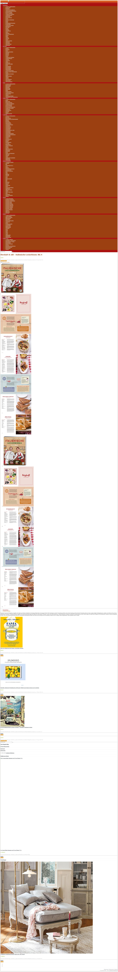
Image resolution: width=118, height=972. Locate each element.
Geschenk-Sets (8, 169)
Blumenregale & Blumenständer (12, 119)
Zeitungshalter (8, 237)
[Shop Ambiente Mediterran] (16, 3)
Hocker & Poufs (9, 17)
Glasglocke (8, 60)
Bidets (7, 90)
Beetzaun (7, 116)
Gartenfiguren (8, 126)
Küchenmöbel (8, 68)
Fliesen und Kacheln (10, 220)
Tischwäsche (8, 80)
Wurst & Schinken (9, 195)
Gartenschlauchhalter (10, 133)
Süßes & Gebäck (9, 189)
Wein (7, 193)
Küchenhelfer (8, 67)
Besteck (7, 48)
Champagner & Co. (9, 165)
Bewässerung (8, 118)
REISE (4, 197)
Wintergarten (8, 160)
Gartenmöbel (8, 132)
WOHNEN (5, 5)
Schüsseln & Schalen (10, 73)
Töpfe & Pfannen (9, 81)
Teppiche (7, 38)
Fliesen (7, 56)
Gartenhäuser (8, 128)
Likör (7, 173)
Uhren (7, 232)
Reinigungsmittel (9, 247)
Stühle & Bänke (9, 76)
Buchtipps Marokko (9, 205)
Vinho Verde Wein (9, 192)
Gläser (7, 61)
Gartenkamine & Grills (10, 130)
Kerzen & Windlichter (10, 19)
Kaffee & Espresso (9, 171)
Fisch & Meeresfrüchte (10, 168)
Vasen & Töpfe (8, 44)
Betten (7, 100)
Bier (6, 164)
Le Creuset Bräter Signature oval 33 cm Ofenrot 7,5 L (11, 850)
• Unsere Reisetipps (9, 198)
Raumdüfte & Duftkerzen (10, 246)
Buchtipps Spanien (9, 207)
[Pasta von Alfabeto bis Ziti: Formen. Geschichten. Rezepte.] (11, 647)
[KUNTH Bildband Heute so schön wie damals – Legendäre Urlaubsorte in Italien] (12, 726)
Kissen (7, 20)
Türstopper (8, 43)
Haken (7, 222)
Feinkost (7, 167)
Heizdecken (8, 16)
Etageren (7, 54)
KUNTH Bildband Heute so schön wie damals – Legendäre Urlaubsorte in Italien (16, 727)
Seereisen (7, 212)
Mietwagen (8, 211)
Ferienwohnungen (9, 209)
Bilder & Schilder (9, 217)
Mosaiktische (8, 26)
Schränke (7, 29)
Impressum (3, 748)
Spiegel (7, 35)
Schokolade (8, 185)
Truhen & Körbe (9, 40)
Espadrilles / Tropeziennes (11, 240)
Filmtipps (7, 210)
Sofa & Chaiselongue (10, 34)
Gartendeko (8, 125)
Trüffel (7, 190)
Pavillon (7, 147)
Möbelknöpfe (8, 227)
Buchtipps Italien (9, 203)
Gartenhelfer (8, 129)
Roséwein (7, 182)
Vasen (7, 233)
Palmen (7, 146)
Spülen (7, 75)
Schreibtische (8, 30)
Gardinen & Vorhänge (10, 14)
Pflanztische (8, 150)
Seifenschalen (8, 93)
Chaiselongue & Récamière (11, 11)
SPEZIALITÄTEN (7, 161)
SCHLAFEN (5, 98)
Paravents (7, 27)
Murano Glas (8, 226)
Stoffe (7, 230)
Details (1, 654)
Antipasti (7, 163)
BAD (4, 82)
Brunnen (7, 120)
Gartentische (8, 136)
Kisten (7, 22)
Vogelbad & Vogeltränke (10, 157)
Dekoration (8, 219)
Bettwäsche (8, 101)
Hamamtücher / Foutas (10, 241)
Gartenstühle (8, 135)
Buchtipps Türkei (9, 208)
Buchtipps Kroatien (9, 204)
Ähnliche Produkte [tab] (6, 611)
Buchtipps (7, 8)
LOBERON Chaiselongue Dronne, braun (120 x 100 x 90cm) (13, 954)
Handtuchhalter (8, 91)
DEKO (4, 214)
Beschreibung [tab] (5, 609)
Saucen (7, 184)
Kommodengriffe (9, 224)
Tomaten (7, 155)
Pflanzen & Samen (9, 148)
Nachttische (8, 109)
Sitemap (116, 969)
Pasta (7, 177)
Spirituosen (8, 188)
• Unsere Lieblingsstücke (10, 6)
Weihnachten (8, 235)
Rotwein (7, 183)
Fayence (7, 55)
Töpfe (7, 156)
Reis (6, 180)
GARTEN (5, 114)
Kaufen (1, 655)
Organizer (7, 228)
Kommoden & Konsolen (10, 23)
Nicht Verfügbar (3, 260)
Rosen (7, 152)
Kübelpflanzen (8, 142)
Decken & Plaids (9, 12)
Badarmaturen (8, 84)
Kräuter (7, 141)
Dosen (7, 50)
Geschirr (7, 59)
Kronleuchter (8, 24)
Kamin (7, 18)
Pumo (7, 229)
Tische (7, 39)
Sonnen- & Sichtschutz (10, 153)
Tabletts (7, 77)
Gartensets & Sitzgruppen (10, 134)
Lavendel (7, 143)
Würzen (7, 196)
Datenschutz (3, 750)
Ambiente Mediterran (10, 752)
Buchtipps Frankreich (10, 199)
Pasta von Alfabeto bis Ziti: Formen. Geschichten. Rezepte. (11, 648)
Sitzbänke (7, 33)
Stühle (7, 36)
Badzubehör (8, 89)
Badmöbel (8, 87)
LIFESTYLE (5, 238)
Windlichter (8, 158)
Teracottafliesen (9, 79)
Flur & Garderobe (9, 13)
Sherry (7, 186)
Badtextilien (8, 88)
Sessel (7, 31)
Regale (7, 28)
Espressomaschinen (9, 51)
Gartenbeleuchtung (9, 124)
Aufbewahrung (8, 216)
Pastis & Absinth (9, 178)
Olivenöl (7, 175)
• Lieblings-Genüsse (9, 162)
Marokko (7, 174)
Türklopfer (8, 41)
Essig (7, 166)
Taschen (7, 249)
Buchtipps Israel (9, 201)
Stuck (7, 231)
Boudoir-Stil (8, 7)
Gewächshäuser (9, 139)
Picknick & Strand (9, 243)
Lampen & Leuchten (10, 25)
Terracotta (7, 154)
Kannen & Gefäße (9, 63)
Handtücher (8, 62)
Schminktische (8, 110)
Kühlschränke (8, 69)
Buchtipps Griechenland (10, 200)
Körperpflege (8, 242)
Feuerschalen (8, 122)
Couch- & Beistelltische (10, 9)
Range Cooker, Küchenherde (11, 71)
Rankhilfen (8, 151)
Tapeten (7, 37)
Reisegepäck (8, 248)
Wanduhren (8, 45)
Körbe (7, 65)
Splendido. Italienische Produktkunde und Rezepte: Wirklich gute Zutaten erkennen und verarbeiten (19, 687)
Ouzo (7, 176)
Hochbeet (7, 140)
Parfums (7, 244)
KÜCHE (5, 46)
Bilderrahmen (8, 218)
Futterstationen (8, 123)
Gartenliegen (8, 131)
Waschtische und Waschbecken (12, 97)
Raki (6, 179)
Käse (6, 172)
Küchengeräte (8, 66)
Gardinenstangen (9, 15)
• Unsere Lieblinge (9, 239)
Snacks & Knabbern (9, 187)
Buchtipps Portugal (9, 206)
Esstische (7, 52)
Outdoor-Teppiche (9, 145)
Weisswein (8, 194)
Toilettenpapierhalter (9, 96)
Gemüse (7, 137)
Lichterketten (8, 225)
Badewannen (8, 86)
